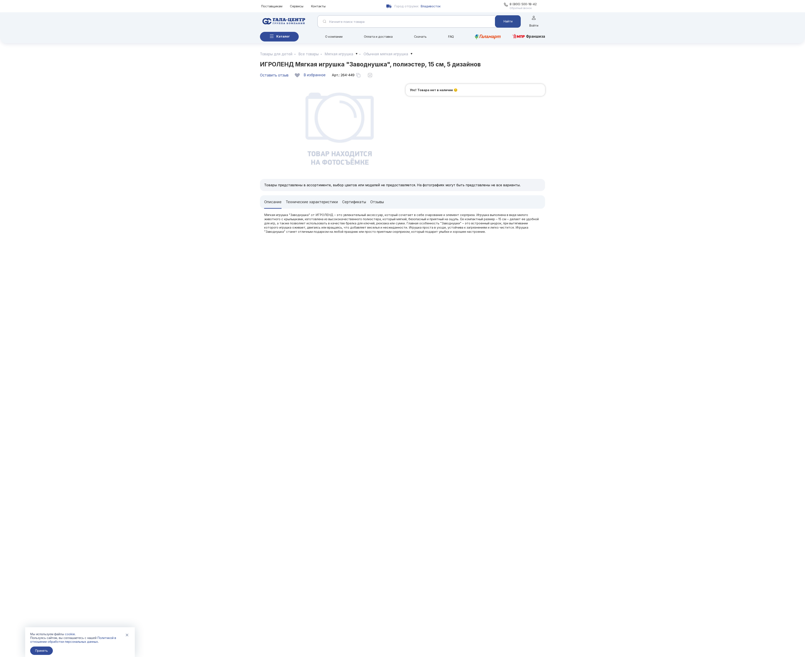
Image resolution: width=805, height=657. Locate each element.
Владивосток (431, 6)
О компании (334, 37)
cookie (70, 634)
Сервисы (296, 6)
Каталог (283, 36)
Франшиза (535, 36)
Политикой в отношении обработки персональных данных (73, 640)
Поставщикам (271, 6)
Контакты (318, 6)
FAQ (451, 37)
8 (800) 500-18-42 (523, 4)
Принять (41, 651)
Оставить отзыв (274, 75)
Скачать (420, 37)
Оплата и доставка (378, 37)
